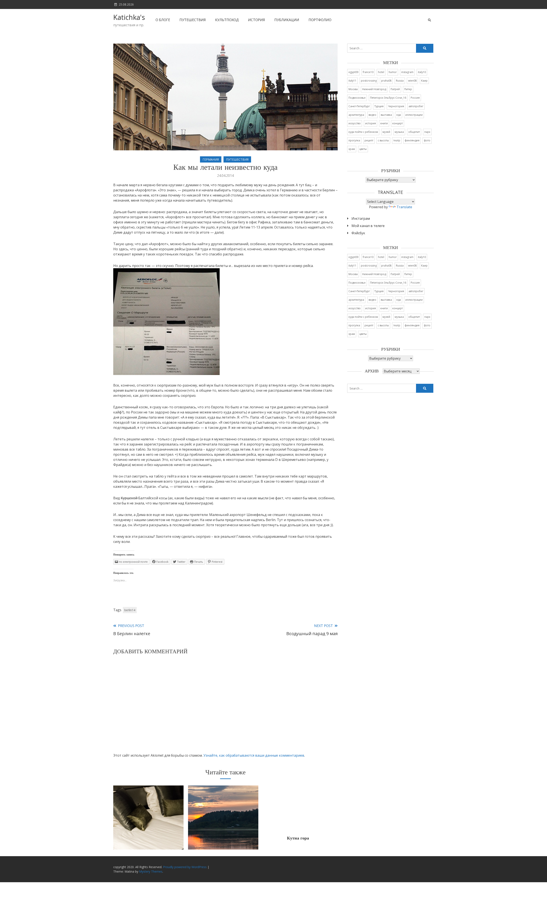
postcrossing (369, 80)
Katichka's (129, 17)
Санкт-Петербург (359, 106)
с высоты (383, 140)
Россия (415, 98)
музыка (399, 132)
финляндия (412, 140)
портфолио (320, 20)
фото (427, 140)
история (256, 20)
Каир (424, 80)
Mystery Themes (150, 871)
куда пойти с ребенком (363, 132)
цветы (363, 149)
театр (396, 140)
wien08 (412, 80)
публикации (286, 20)
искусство (354, 123)
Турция (379, 106)
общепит (414, 132)
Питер (408, 89)
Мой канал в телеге (368, 225)
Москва (353, 89)
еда (398, 115)
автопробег (416, 106)
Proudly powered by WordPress (185, 867)
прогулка (354, 140)
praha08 (386, 80)
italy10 (422, 72)
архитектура (356, 115)
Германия (211, 159)
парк (427, 132)
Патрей (395, 89)
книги (384, 123)
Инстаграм (360, 218)
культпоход (227, 20)
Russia (400, 80)
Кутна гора (298, 838)
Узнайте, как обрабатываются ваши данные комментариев (253, 755)
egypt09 (353, 72)
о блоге (163, 20)
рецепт (369, 140)
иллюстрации (414, 115)
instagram (407, 72)
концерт (397, 123)
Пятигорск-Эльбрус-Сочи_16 (388, 98)
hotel (381, 72)
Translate (404, 207)
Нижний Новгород (374, 89)
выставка (386, 115)
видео (372, 115)
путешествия (192, 20)
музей (386, 132)
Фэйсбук (358, 233)
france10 (368, 72)
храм (351, 149)
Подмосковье (357, 98)
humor (393, 72)
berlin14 (129, 610)
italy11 (352, 80)
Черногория (396, 106)
